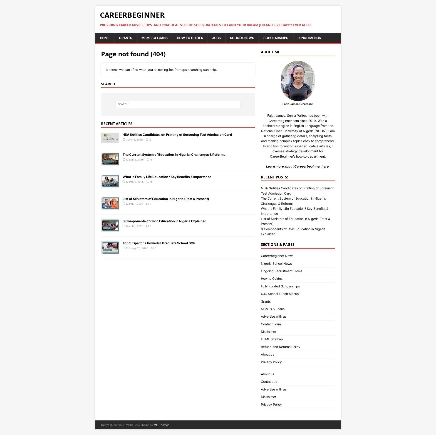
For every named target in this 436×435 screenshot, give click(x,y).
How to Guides (190, 38)
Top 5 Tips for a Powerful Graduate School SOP (159, 243)
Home (105, 38)
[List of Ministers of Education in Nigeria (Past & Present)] (110, 207)
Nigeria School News (276, 263)
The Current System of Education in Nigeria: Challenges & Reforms (174, 154)
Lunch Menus (309, 38)
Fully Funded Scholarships (280, 286)
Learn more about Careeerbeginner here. (297, 166)
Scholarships (275, 38)
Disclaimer (268, 332)
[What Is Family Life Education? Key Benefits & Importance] (110, 185)
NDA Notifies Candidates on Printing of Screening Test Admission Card (177, 134)
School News (242, 38)
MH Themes (161, 425)
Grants (125, 38)
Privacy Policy (271, 362)
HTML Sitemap (272, 339)
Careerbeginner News (277, 256)
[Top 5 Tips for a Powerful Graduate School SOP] (110, 251)
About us (267, 354)
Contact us (269, 381)
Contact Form (271, 324)
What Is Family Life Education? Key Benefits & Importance (167, 177)
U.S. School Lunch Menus (280, 294)
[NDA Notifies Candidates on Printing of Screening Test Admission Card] (110, 141)
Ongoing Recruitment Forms (281, 271)
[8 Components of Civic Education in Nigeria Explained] (110, 229)
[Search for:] (178, 104)
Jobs (216, 38)
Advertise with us (273, 316)
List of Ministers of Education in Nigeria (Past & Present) (166, 199)
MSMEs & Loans (154, 38)
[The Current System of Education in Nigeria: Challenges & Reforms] (110, 163)
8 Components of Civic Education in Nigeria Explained (164, 221)
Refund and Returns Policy (280, 347)
